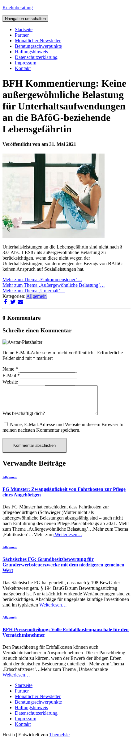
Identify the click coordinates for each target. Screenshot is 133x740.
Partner (22, 35)
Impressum (25, 62)
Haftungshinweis (31, 51)
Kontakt (23, 68)
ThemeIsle (59, 734)
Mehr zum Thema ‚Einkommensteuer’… (42, 279)
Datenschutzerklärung (36, 57)
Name (10, 369)
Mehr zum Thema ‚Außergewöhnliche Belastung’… (53, 285)
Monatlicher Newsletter (38, 40)
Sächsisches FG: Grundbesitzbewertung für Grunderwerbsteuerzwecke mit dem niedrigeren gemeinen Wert (63, 565)
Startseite (23, 29)
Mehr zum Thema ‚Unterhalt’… (33, 290)
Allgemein (36, 296)
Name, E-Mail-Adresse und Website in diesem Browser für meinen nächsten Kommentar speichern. (63, 427)
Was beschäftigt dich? (23, 413)
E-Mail (11, 375)
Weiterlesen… (68, 534)
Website (10, 381)
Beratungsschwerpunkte (38, 46)
